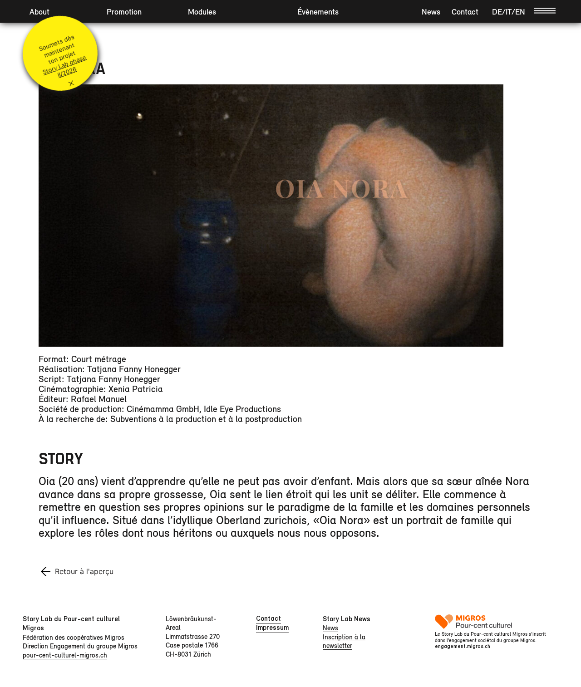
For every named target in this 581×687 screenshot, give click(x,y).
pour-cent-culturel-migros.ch (65, 655)
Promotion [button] (124, 11)
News (431, 11)
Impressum (272, 627)
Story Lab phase (64, 65)
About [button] (39, 11)
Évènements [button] (318, 11)
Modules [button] (202, 11)
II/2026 (66, 72)
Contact (465, 11)
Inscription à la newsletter (344, 641)
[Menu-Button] (544, 10)
